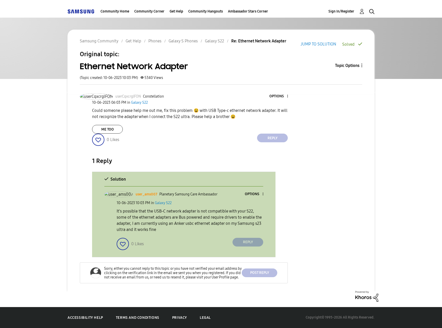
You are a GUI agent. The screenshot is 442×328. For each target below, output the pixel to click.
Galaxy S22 (214, 41)
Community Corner (149, 11)
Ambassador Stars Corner (248, 11)
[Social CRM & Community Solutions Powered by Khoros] (366, 296)
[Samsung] (81, 11)
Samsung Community (99, 41)
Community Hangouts (205, 11)
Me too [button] (107, 129)
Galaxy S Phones (183, 41)
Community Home (115, 11)
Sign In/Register (341, 11)
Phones (154, 41)
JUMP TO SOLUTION (318, 44)
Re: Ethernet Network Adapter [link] (258, 41)
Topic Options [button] (347, 65)
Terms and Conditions (137, 317)
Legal (205, 317)
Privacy (179, 317)
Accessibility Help (85, 317)
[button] (279, 96)
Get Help (176, 11)
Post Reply (259, 273)
